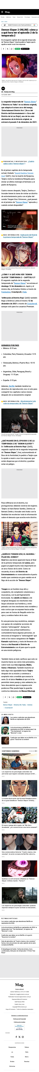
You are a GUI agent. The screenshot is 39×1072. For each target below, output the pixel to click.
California (8, 17)
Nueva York (20, 17)
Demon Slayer (7, 705)
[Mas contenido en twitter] (19, 1037)
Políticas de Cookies (19, 1022)
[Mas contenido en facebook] (16, 1037)
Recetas (26, 1061)
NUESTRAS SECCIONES (19, 1043)
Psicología (27, 17)
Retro (26, 1057)
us (12, 1052)
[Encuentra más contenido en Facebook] (3, 49)
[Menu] (3, 12)
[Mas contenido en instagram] (22, 1037)
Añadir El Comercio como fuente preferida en (19, 25)
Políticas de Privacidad (19, 1019)
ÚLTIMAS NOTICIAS (9, 918)
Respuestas (12, 1047)
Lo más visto (7, 714)
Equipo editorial (19, 989)
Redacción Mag (9, 92)
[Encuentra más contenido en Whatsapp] (12, 49)
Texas (14, 17)
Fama (12, 1057)
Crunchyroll (9, 708)
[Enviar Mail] (2, 92)
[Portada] (19, 987)
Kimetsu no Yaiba (20, 705)
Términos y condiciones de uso (19, 1015)
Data (26, 1052)
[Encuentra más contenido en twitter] (7, 49)
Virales (12, 1061)
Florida (2, 17)
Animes (29, 705)
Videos (27, 1047)
